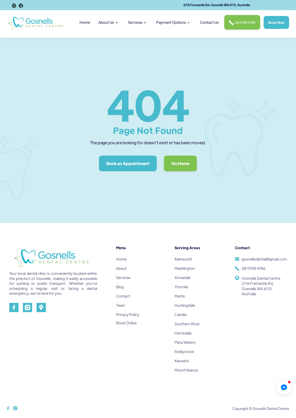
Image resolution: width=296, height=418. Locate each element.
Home (85, 22)
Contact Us (209, 22)
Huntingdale (185, 305)
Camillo (181, 314)
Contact (123, 296)
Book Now (276, 22)
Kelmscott (183, 259)
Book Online (126, 322)
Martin (180, 296)
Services (123, 277)
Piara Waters (185, 342)
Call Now (9, 8)
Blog (120, 286)
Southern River (187, 323)
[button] (109, 22)
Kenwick (182, 360)
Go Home (180, 163)
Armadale (183, 277)
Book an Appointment (127, 163)
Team (120, 305)
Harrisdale (183, 333)
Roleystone (184, 351)
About (121, 268)
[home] (36, 22)
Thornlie (181, 286)
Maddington (185, 268)
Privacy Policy (127, 314)
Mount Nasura (186, 370)
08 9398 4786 (242, 22)
